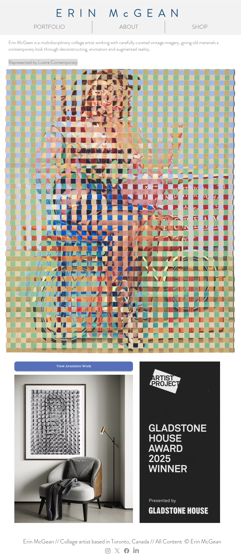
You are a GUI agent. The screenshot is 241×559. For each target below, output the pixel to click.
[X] (117, 550)
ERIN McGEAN (120, 13)
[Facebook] (126, 550)
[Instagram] (107, 550)
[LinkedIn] (136, 550)
